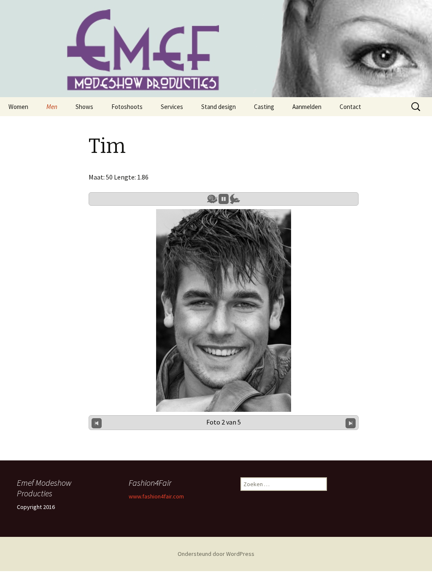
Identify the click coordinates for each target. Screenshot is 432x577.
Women (18, 107)
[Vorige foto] (97, 422)
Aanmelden (306, 107)
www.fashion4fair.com (156, 496)
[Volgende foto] (351, 422)
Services (172, 107)
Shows (84, 107)
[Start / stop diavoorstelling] (224, 199)
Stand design (218, 107)
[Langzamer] (212, 199)
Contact (350, 107)
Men (51, 107)
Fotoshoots (127, 107)
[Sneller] (235, 199)
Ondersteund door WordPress (216, 554)
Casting (264, 107)
